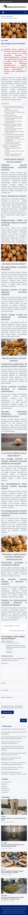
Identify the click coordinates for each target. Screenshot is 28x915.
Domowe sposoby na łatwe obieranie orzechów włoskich (13, 119)
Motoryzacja (4, 790)
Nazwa (3, 683)
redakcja (12, 822)
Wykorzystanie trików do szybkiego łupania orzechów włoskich (15, 113)
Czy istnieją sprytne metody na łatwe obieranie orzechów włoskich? (13, 142)
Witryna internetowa (6, 697)
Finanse (3, 784)
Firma (2, 786)
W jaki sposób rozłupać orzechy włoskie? (13, 106)
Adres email (4, 690)
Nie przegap (5, 797)
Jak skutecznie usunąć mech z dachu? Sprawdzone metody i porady (12, 898)
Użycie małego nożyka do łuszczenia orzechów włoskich (13, 122)
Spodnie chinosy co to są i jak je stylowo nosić (13, 729)
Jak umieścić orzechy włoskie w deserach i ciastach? (14, 152)
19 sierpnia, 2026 (5, 822)
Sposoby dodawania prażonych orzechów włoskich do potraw (14, 132)
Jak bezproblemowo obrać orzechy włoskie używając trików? (15, 140)
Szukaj (3, 717)
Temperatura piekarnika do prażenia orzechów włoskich (13, 126)
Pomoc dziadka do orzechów (11, 110)
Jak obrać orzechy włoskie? (9, 115)
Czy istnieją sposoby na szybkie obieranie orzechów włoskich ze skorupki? (14, 137)
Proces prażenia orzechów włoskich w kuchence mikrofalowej (14, 129)
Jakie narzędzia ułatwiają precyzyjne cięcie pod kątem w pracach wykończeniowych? (12, 872)
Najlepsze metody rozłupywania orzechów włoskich (14, 108)
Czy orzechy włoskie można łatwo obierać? (13, 134)
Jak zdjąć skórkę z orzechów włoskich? (13, 116)
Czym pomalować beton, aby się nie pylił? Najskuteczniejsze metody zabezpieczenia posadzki (12, 748)
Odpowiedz (9, 652)
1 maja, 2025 (4, 874)
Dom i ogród (4, 40)
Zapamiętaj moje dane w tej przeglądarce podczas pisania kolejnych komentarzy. (12, 707)
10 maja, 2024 (4, 46)
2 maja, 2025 (4, 848)
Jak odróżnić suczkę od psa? (16, 630)
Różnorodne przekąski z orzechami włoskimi (13, 149)
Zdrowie (3, 792)
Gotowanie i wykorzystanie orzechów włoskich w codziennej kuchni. (12, 145)
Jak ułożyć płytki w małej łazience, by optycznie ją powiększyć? (12, 845)
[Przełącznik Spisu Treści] (23, 104)
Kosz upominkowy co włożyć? (12, 625)
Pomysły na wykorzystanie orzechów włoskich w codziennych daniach (13, 154)
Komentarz (4, 663)
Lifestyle (3, 788)
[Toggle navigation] (3, 12)
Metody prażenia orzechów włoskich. (12, 124)
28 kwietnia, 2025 (5, 901)
